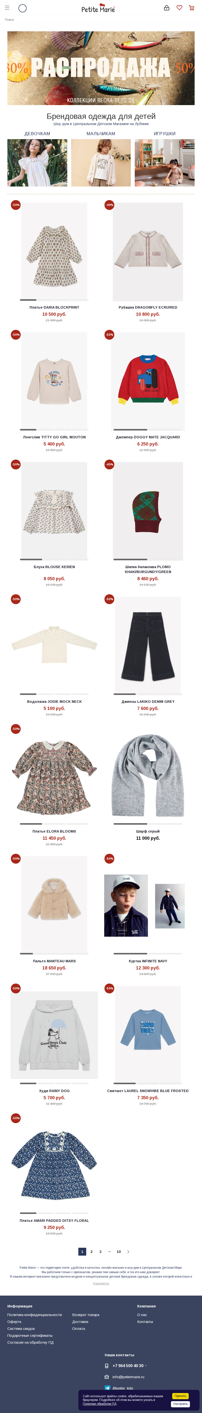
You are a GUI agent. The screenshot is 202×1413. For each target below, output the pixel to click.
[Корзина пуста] (193, 8)
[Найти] (195, 19)
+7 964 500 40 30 (128, 1365)
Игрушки (165, 133)
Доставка (80, 1322)
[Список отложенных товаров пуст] (183, 8)
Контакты (145, 1322)
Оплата (78, 1328)
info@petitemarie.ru (128, 1377)
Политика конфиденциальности (34, 1315)
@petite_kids (123, 1388)
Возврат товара (85, 1315)
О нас (142, 1315)
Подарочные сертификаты (29, 1335)
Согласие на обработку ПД (30, 1342)
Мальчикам (101, 133)
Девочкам (37, 133)
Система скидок (21, 1328)
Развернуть (101, 1283)
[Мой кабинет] (166, 8)
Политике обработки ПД (99, 1404)
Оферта (14, 1322)
